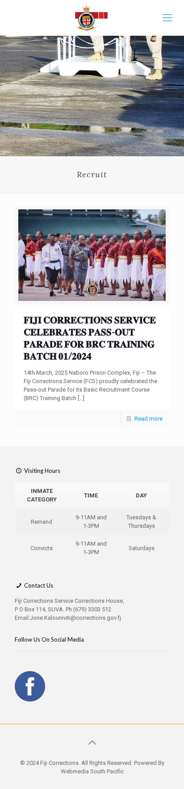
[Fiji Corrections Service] (92, 17)
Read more (148, 418)
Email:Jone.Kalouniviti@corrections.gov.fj (68, 617)
